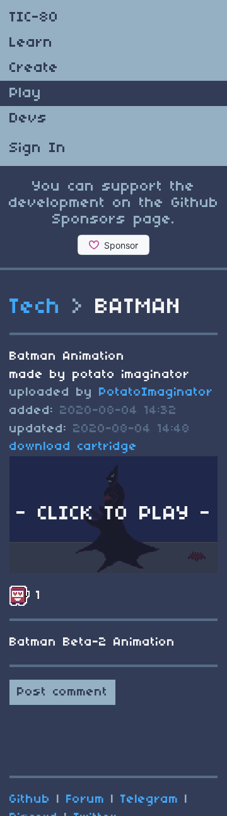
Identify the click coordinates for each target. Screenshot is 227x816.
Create (34, 68)
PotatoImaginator (156, 392)
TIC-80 (34, 17)
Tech (35, 307)
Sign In (37, 148)
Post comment (62, 692)
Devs (28, 118)
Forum (85, 799)
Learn (31, 42)
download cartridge (73, 447)
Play (25, 93)
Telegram (149, 799)
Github (29, 799)
